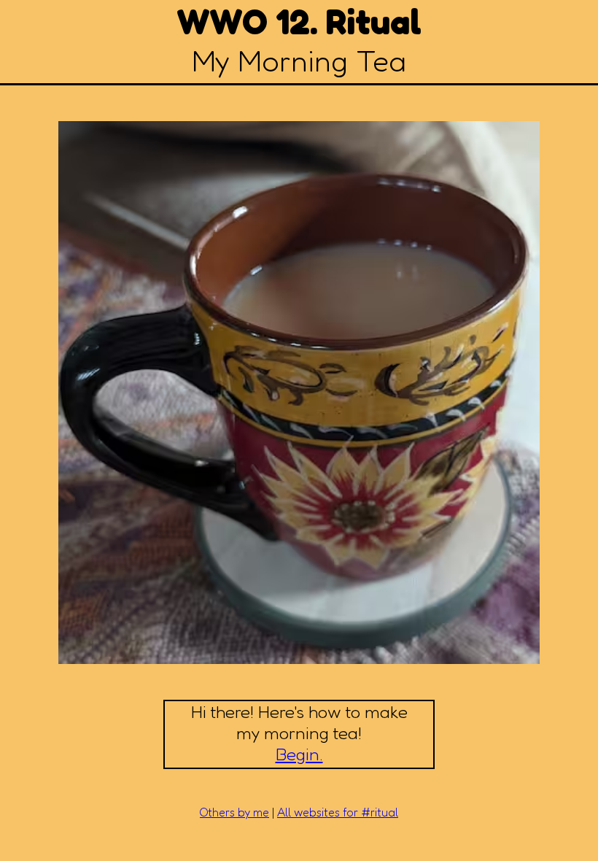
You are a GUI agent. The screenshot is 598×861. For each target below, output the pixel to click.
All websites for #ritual (337, 812)
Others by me (234, 812)
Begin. (299, 754)
